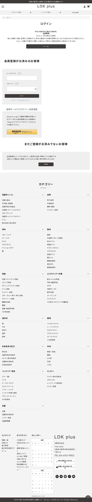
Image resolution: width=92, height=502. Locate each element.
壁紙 (48, 235)
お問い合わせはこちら (64, 467)
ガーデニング (51, 296)
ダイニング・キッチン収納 (10, 286)
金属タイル (51, 254)
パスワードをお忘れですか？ (21, 100)
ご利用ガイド (21, 440)
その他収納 (6, 312)
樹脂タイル (51, 245)
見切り (4, 330)
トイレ (4, 220)
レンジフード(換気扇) (54, 383)
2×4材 (49, 358)
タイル (4, 241)
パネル (49, 365)
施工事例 (5, 446)
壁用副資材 (51, 267)
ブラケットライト (52, 333)
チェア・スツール (8, 386)
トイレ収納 (6, 289)
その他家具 (6, 399)
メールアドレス (13, 74)
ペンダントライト (53, 324)
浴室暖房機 (6, 421)
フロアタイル (6, 245)
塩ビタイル (51, 241)
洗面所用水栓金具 (8, 207)
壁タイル (50, 258)
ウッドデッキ (51, 299)
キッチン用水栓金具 (9, 358)
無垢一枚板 (51, 352)
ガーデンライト (52, 337)
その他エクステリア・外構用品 (57, 302)
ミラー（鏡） (6, 377)
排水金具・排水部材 (9, 223)
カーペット (6, 238)
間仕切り (50, 264)
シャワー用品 (6, 418)
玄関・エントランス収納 (10, 279)
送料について (21, 454)
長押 (3, 333)
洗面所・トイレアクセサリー (11, 216)
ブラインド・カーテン (9, 396)
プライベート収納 (8, 299)
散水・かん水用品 (53, 279)
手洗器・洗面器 (7, 203)
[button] (22, 131)
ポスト (49, 286)
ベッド (4, 380)
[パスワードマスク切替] (35, 89)
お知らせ (5, 443)
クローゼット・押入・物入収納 (12, 296)
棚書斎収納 (6, 302)
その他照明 (51, 340)
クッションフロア (8, 248)
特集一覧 (5, 440)
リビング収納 (6, 282)
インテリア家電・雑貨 (9, 393)
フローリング (6, 235)
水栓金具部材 (7, 365)
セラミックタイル (53, 248)
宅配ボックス (51, 289)
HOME (3, 17)
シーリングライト (53, 327)
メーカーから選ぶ (46, 12)
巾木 (3, 327)
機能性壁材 (51, 261)
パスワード (12, 84)
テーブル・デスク (8, 383)
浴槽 (3, 411)
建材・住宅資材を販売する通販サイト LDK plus (35, 500)
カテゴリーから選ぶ (16, 12)
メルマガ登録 (21, 462)
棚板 (3, 305)
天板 (48, 362)
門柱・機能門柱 (52, 282)
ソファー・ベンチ (7, 390)
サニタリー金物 (52, 210)
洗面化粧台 (6, 200)
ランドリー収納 (7, 292)
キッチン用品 (51, 386)
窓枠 (3, 337)
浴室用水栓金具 (8, 362)
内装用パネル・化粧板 (54, 238)
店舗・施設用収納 (8, 309)
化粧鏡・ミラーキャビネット (11, 210)
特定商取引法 (22, 464)
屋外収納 (50, 292)
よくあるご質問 (22, 456)
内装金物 (50, 203)
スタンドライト (52, 330)
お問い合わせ (21, 459)
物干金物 (50, 200)
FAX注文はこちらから (64, 461)
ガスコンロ (51, 380)
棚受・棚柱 (51, 207)
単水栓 (4, 352)
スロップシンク (7, 213)
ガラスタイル (51, 251)
